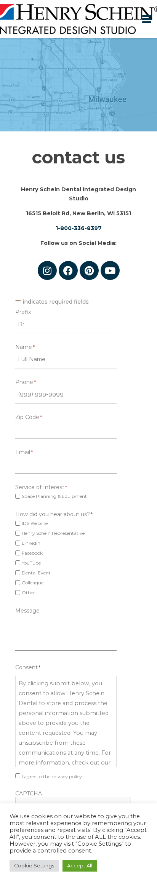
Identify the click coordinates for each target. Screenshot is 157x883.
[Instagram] (47, 270)
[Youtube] (110, 270)
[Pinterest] (89, 270)
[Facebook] (68, 270)
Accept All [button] (79, 865)
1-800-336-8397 (79, 228)
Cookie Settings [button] (34, 865)
